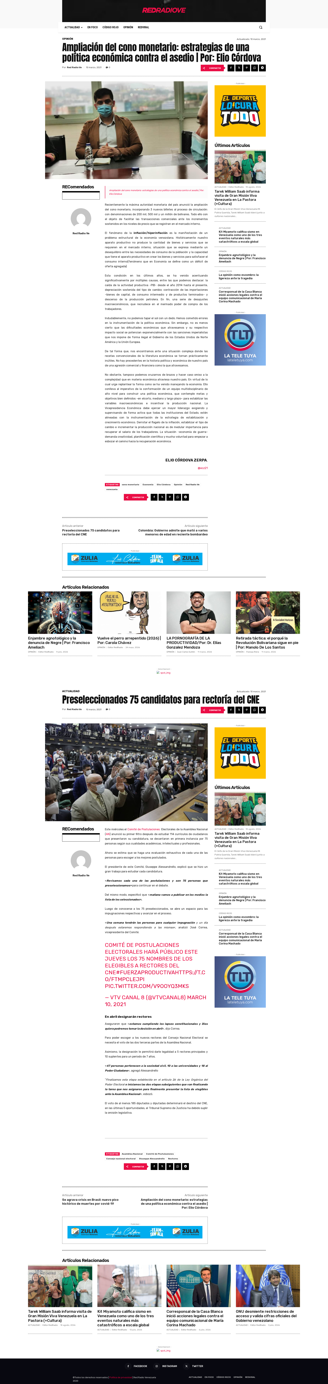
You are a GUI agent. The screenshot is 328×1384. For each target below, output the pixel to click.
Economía (148, 484)
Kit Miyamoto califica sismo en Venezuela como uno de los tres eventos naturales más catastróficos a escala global (240, 236)
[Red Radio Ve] (81, 218)
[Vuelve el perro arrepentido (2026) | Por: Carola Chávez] (129, 612)
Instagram (169, 1366)
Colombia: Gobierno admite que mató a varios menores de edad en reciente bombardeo (173, 532)
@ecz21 (203, 468)
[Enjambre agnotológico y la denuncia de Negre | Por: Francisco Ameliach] (60, 612)
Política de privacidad (120, 1377)
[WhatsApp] (254, 68)
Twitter (197, 1366)
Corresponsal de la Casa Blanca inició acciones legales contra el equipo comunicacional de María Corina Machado (240, 296)
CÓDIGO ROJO (225, 271)
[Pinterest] (246, 68)
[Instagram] (156, 1366)
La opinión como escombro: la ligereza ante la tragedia (239, 276)
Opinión (178, 484)
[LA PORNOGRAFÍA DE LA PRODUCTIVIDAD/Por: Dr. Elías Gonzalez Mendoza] (199, 612)
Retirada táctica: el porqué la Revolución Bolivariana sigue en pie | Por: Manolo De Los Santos (267, 643)
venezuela (112, 489)
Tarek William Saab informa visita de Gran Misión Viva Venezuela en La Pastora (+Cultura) (237, 197)
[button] (261, 27)
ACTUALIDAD (220, 187)
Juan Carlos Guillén (186, 652)
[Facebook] (231, 68)
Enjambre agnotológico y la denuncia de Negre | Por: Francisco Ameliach (242, 258)
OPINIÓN (67, 39)
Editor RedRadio (236, 187)
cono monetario (130, 484)
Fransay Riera (252, 652)
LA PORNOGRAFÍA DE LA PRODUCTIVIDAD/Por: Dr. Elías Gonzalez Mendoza (194, 643)
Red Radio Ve (74, 67)
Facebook (140, 1366)
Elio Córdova (163, 484)
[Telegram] (262, 68)
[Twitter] (238, 68)
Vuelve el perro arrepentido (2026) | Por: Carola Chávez (129, 640)
